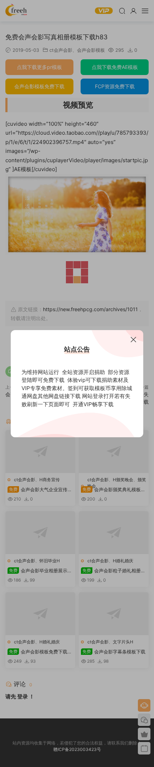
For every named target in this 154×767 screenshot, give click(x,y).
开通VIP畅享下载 (93, 404)
